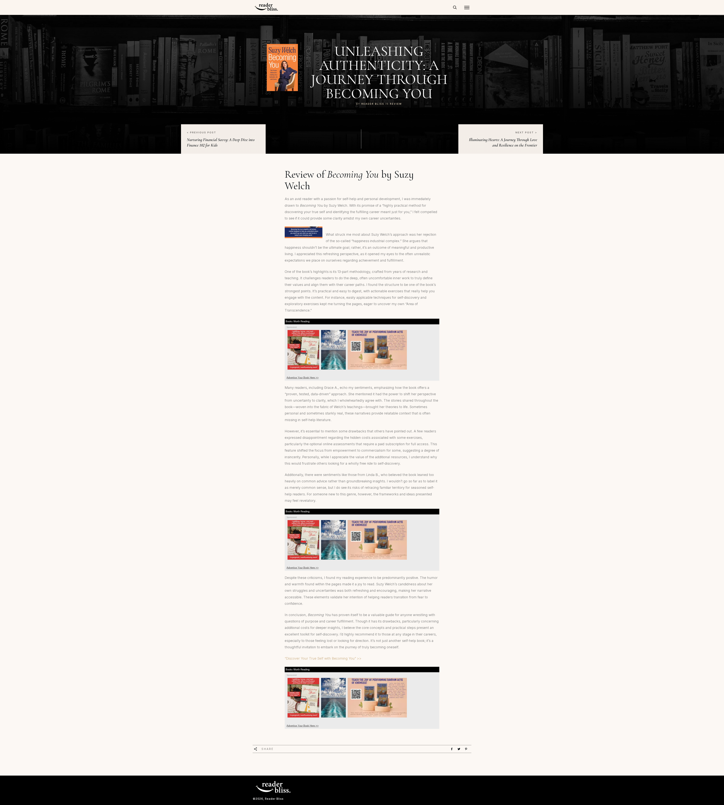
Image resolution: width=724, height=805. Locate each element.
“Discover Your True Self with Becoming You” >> (323, 658)
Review (396, 103)
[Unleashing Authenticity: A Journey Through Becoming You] (282, 67)
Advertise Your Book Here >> (303, 377)
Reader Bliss (372, 103)
